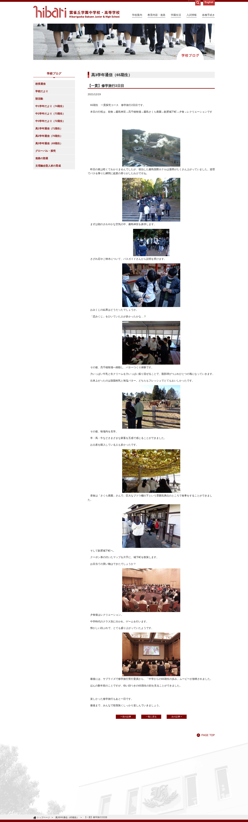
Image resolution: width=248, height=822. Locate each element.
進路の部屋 (41, 158)
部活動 (39, 98)
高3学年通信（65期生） (67, 817)
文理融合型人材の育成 (48, 165)
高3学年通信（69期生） (49, 143)
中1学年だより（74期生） (50, 106)
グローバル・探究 (45, 150)
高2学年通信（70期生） (49, 135)
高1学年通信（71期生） (49, 128)
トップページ (43, 817)
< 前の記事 (126, 716)
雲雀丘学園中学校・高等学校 (76, 12)
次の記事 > (176, 716)
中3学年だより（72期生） (50, 121)
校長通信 (40, 83)
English (209, 2)
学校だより (41, 91)
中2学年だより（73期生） (50, 113)
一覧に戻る (151, 716)
